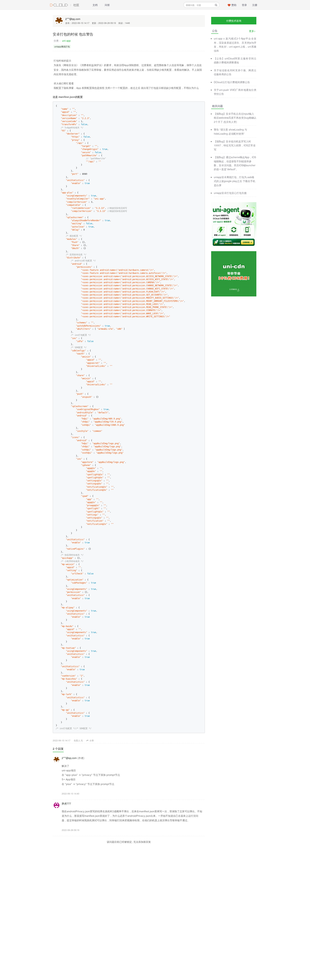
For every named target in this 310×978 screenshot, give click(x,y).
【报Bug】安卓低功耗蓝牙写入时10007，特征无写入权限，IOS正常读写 (234, 145)
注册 (254, 5)
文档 (95, 5)
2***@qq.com (72, 19)
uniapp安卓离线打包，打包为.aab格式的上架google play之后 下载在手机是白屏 (234, 181)
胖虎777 (66, 803)
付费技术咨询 (233, 20)
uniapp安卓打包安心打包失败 (230, 193)
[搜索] (216, 5)
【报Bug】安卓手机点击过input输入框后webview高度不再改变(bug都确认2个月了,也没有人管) (235, 118)
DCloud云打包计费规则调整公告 (232, 82)
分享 (91, 740)
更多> (252, 31)
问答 (107, 5)
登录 (244, 5)
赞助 (233, 5)
